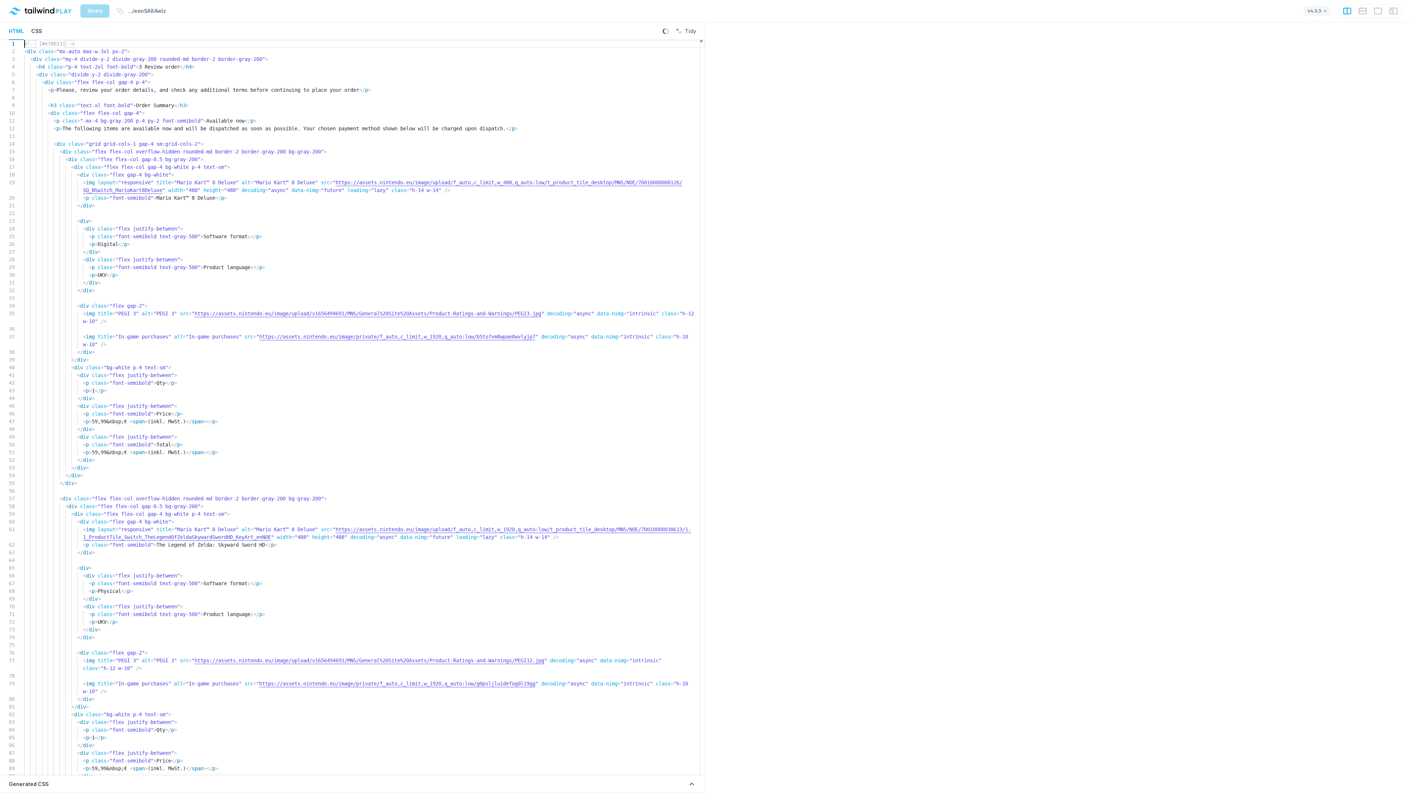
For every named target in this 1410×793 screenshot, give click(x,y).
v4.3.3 (1314, 11)
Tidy (685, 32)
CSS (36, 31)
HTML (16, 31)
